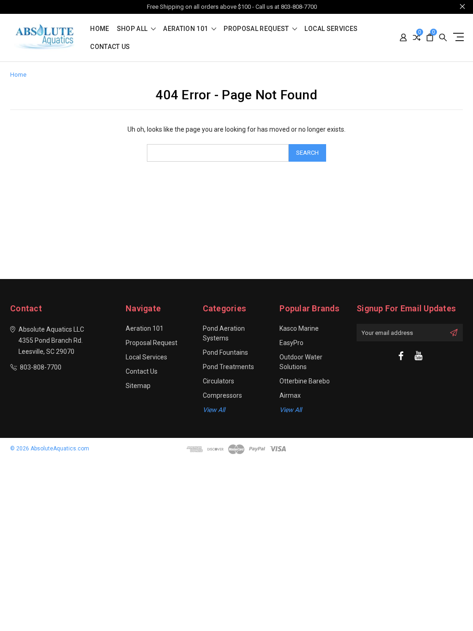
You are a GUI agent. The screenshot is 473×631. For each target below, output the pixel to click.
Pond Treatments (228, 366)
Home (99, 28)
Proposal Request (257, 28)
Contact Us (110, 46)
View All (290, 409)
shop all (133, 28)
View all (214, 409)
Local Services (331, 28)
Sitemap (138, 385)
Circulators (218, 381)
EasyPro (291, 342)
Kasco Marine (299, 328)
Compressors (222, 395)
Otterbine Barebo (304, 381)
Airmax (290, 395)
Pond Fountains (225, 352)
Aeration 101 (186, 28)
